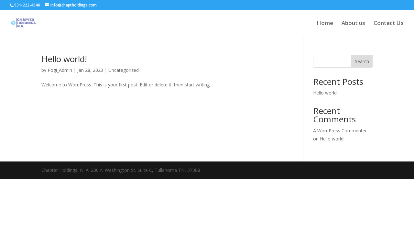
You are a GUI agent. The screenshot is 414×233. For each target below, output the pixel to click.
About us (353, 24)
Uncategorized (123, 70)
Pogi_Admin (60, 70)
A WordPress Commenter (340, 131)
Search (362, 61)
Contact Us (389, 24)
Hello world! (64, 59)
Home (325, 24)
